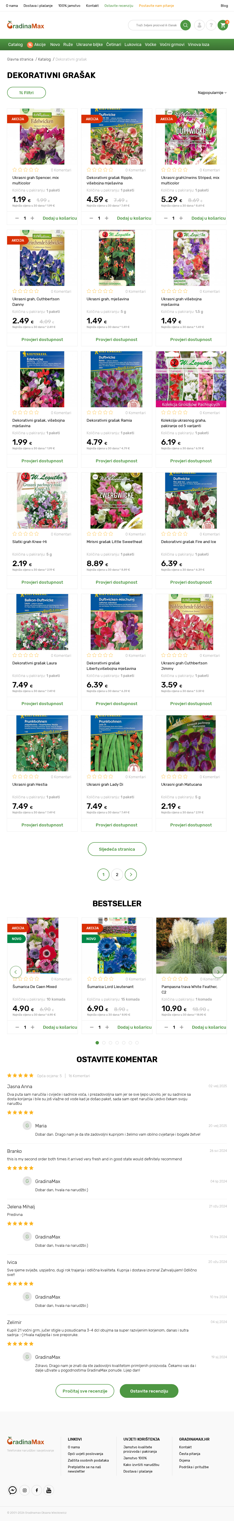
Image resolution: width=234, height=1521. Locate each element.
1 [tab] (97, 1042)
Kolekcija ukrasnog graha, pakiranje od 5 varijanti (183, 423)
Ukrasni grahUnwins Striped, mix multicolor (190, 180)
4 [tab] (117, 1042)
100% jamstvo (69, 6)
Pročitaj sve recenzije (85, 1391)
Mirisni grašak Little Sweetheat (114, 541)
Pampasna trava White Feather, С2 (189, 989)
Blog (224, 6)
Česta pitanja (189, 1454)
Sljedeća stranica (117, 849)
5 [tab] (123, 1042)
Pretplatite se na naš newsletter (84, 1469)
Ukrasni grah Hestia (29, 784)
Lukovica (133, 44)
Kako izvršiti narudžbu (141, 1465)
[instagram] (24, 1490)
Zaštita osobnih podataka (88, 1460)
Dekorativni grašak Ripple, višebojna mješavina (110, 180)
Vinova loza (198, 44)
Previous (16, 972)
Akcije (40, 44)
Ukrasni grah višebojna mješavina (181, 301)
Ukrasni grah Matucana (181, 784)
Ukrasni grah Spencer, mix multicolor (35, 180)
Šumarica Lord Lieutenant (110, 986)
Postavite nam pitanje (156, 6)
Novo (55, 44)
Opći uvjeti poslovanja (85, 1454)
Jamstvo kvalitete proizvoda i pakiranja (140, 1449)
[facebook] (36, 1490)
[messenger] (12, 1490)
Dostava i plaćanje (38, 6)
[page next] (131, 874)
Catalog (15, 44)
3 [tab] (110, 1042)
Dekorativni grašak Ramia (109, 420)
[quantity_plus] (32, 218)
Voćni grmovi (172, 44)
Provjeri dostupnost (42, 339)
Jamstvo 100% (135, 1458)
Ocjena (184, 1460)
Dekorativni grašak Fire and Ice (188, 541)
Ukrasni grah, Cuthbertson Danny (35, 301)
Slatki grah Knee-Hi (29, 541)
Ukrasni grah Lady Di (105, 784)
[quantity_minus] (17, 218)
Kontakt (92, 6)
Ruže (68, 44)
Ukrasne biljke (89, 44)
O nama (12, 6)
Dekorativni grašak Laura (34, 663)
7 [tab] (137, 1042)
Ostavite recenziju (118, 6)
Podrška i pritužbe (194, 1467)
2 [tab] (104, 1042)
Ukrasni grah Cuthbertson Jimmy (184, 665)
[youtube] (48, 1490)
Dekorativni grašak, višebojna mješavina (38, 423)
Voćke (150, 44)
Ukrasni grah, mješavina (108, 299)
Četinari (113, 44)
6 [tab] (130, 1042)
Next (218, 972)
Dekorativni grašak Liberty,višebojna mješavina (111, 665)
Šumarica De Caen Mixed (35, 986)
